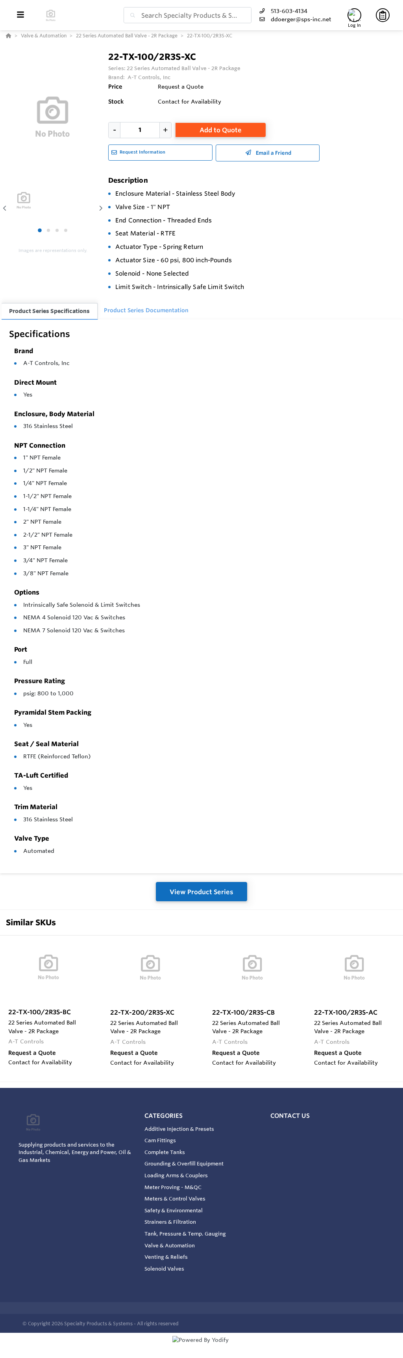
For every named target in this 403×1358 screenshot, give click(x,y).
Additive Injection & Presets (179, 1129)
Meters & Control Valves (174, 1198)
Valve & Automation (169, 1245)
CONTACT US (290, 1115)
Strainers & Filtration (170, 1222)
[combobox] (187, 15)
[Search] (131, 15)
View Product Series (201, 892)
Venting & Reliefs (166, 1257)
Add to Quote (221, 130)
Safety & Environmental (173, 1210)
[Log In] (354, 15)
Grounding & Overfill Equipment (184, 1163)
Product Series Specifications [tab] (49, 311)
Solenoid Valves (164, 1268)
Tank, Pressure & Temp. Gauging (185, 1233)
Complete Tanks (164, 1152)
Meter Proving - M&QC (173, 1187)
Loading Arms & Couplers (176, 1175)
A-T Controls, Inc (46, 363)
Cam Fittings (160, 1140)
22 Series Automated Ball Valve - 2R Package (184, 68)
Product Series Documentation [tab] (146, 310)
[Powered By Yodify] (201, 1347)
